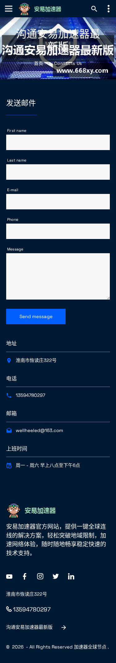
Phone (12, 219)
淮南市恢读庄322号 (36, 360)
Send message (36, 316)
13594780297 (30, 395)
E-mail (12, 189)
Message (15, 249)
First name (16, 130)
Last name (16, 160)
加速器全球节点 (90, 647)
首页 (38, 63)
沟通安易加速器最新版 (29, 627)
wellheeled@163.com (39, 430)
